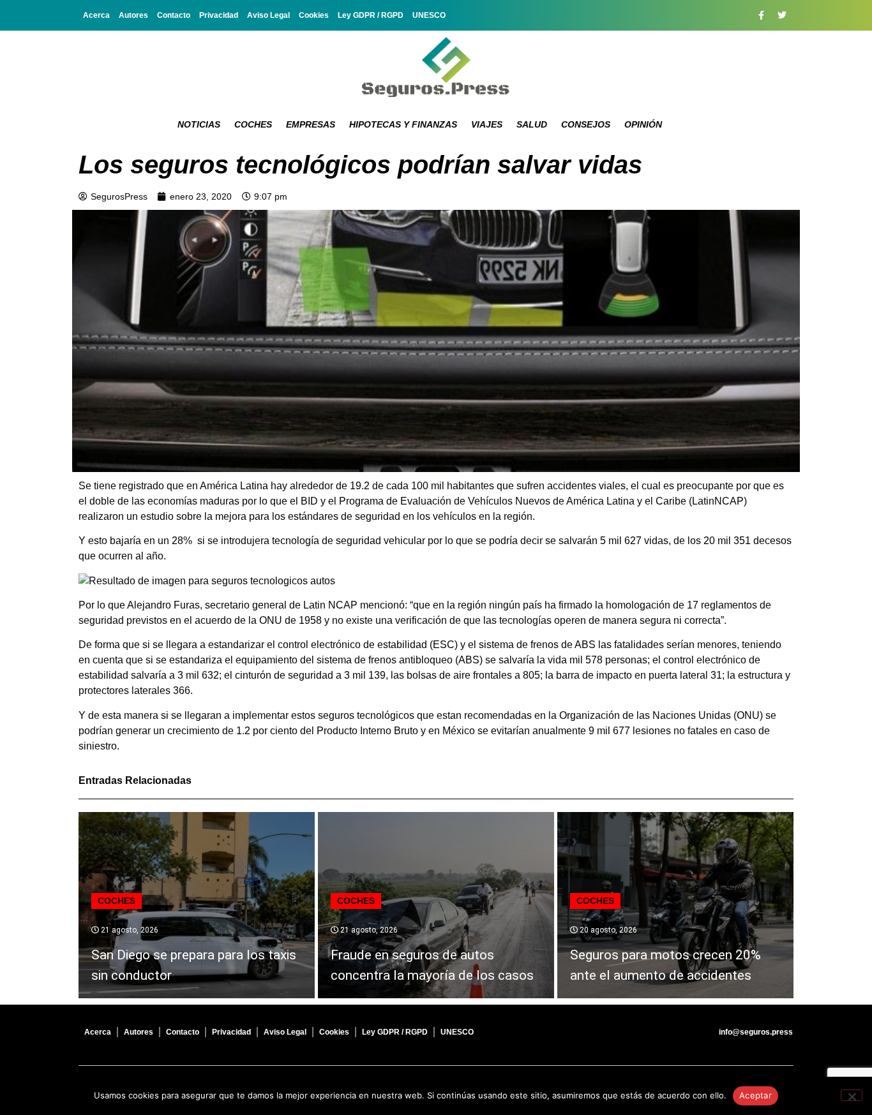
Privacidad (218, 15)
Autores (133, 15)
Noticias (198, 124)
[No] (851, 1095)
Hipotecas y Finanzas (403, 124)
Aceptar (755, 1095)
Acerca (96, 15)
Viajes (486, 124)
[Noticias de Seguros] (436, 67)
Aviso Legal (268, 15)
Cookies (314, 15)
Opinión (643, 124)
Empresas (310, 124)
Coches (253, 124)
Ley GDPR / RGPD (370, 15)
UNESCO (429, 15)
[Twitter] (782, 15)
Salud (531, 124)
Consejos (585, 124)
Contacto (173, 15)
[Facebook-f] (761, 15)
